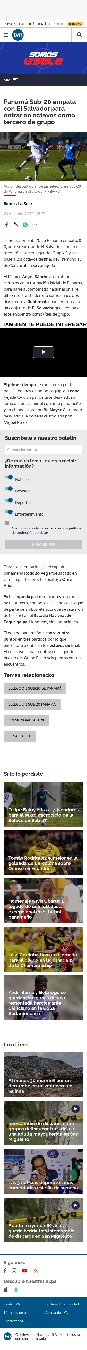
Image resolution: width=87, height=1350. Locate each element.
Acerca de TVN (56, 1312)
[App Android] (17, 1289)
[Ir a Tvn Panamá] (41, 35)
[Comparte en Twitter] (16, 225)
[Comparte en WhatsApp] (25, 225)
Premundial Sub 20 (26, 720)
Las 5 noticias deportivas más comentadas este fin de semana (43, 1185)
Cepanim (60, 24)
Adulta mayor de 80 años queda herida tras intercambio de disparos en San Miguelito (41, 1231)
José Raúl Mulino (39, 24)
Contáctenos (13, 1321)
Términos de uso (16, 1312)
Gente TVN (12, 1304)
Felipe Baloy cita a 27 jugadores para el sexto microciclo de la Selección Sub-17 (43, 815)
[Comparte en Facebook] (6, 225)
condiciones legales (45, 528)
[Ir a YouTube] (25, 1271)
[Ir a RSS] (37, 1271)
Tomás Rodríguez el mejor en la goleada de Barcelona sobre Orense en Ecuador (43, 863)
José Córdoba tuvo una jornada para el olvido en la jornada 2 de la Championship (42, 960)
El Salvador (20, 736)
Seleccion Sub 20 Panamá (32, 704)
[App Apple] (7, 1289)
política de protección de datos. (46, 530)
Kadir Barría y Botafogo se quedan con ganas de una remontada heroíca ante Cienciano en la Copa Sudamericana (37, 1003)
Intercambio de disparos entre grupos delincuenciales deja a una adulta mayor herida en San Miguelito (43, 1131)
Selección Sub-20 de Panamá (35, 688)
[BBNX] (8, 1336)
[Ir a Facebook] (6, 1271)
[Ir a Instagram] (15, 1271)
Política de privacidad (62, 1304)
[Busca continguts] (79, 35)
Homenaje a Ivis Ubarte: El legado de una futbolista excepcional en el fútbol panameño (36, 909)
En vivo (76, 23)
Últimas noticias (14, 24)
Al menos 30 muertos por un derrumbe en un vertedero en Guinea (40, 1086)
